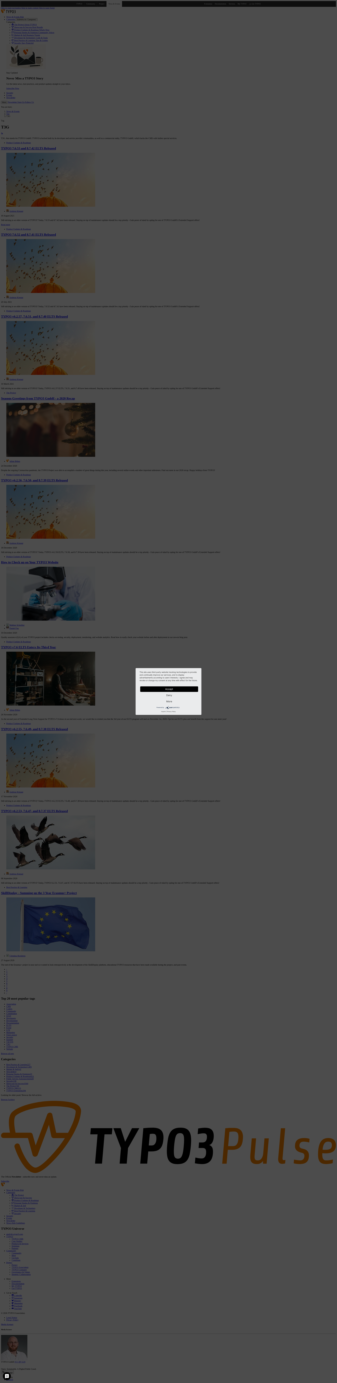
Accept (169, 689)
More (169, 701)
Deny (169, 695)
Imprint (163, 711)
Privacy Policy (171, 711)
